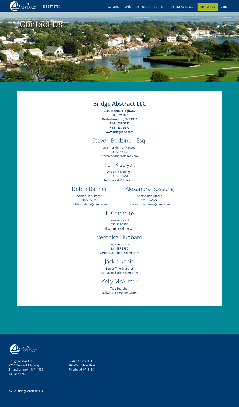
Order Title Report (137, 7)
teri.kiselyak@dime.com (119, 180)
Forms (158, 7)
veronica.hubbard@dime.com (119, 253)
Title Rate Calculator (181, 7)
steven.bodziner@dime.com (119, 156)
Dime (223, 7)
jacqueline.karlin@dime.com (119, 273)
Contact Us (207, 7)
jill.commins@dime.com (119, 228)
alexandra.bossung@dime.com (149, 204)
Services (113, 7)
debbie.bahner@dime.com (89, 204)
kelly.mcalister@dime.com (119, 293)
